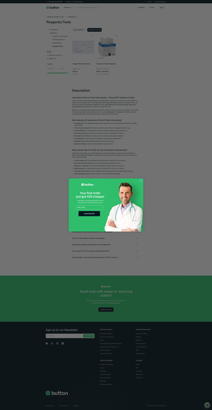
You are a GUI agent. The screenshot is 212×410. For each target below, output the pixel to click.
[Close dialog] (141, 180)
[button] (89, 213)
